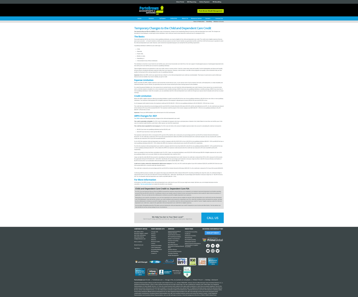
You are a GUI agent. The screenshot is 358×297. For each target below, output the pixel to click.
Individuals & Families (190, 235)
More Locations (138, 241)
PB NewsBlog (217, 2)
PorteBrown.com (157, 280)
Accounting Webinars (156, 249)
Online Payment (204, 2)
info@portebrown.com (139, 239)
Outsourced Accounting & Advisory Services (174, 232)
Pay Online (137, 248)
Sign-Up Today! (213, 233)
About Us (153, 239)
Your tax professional (146, 184)
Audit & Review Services (174, 234)
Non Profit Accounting (190, 239)
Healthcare (187, 233)
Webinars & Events (219, 21)
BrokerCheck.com (138, 245)
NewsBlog (209, 21)
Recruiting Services (173, 244)
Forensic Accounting (173, 240)
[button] (151, 18)
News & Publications (199, 21)
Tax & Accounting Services (174, 251)
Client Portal (180, 2)
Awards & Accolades (156, 245)
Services (153, 233)
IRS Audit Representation (174, 236)
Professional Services (190, 241)
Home (139, 18)
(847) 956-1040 (138, 235)
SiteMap (207, 280)
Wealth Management (173, 255)
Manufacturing (188, 237)
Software (153, 235)
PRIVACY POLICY (198, 280)
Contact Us (154, 253)
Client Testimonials (156, 247)
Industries (153, 237)
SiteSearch (215, 280)
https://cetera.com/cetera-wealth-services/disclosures (174, 289)
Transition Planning (173, 253)
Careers (153, 243)
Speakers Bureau (172, 249)
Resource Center (155, 241)
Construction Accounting (191, 232)
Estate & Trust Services (174, 238)
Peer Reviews (171, 242)
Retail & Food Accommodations (193, 243)
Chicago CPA (154, 232)
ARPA (138, 118)
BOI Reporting (191, 2)
